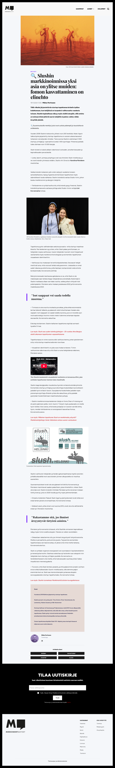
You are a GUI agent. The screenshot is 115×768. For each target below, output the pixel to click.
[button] (90, 9)
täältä (69, 702)
